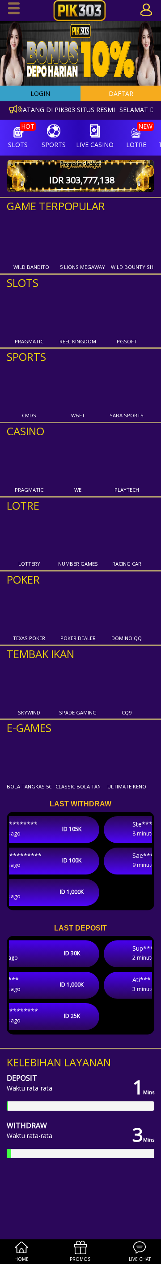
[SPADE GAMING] (77, 684)
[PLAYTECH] (126, 462)
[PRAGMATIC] (29, 313)
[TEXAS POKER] (29, 610)
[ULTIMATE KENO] (126, 758)
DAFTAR (121, 93)
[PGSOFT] (126, 313)
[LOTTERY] (29, 535)
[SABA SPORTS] (126, 387)
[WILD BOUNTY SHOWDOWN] (133, 239)
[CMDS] (29, 387)
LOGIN (40, 93)
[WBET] (77, 387)
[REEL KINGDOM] (77, 313)
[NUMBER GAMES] (77, 535)
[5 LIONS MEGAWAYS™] (82, 239)
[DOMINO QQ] (126, 610)
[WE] (77, 462)
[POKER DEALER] (77, 610)
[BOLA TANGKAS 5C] (29, 758)
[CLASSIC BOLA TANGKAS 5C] (77, 758)
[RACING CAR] (126, 535)
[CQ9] (126, 684)
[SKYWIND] (29, 684)
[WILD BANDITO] (31, 239)
